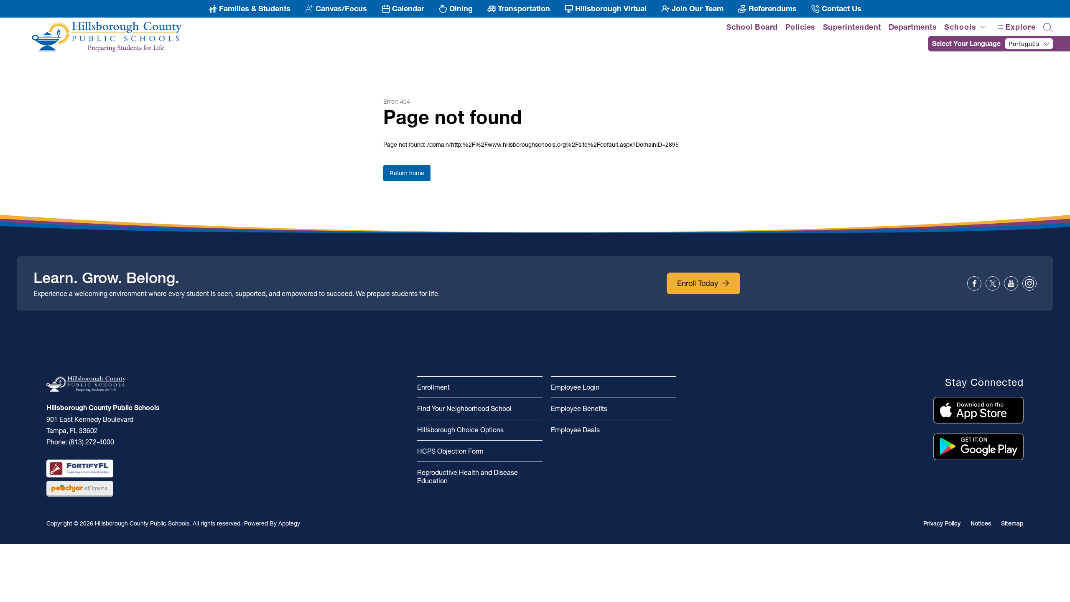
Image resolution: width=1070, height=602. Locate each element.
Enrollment (433, 387)
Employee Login (575, 387)
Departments (913, 27)
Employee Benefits (579, 408)
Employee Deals (575, 430)
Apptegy (289, 523)
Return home (407, 173)
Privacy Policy (941, 523)
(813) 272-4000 (91, 442)
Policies (800, 27)
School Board (752, 27)
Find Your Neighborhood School (464, 408)
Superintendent (852, 27)
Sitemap (1012, 523)
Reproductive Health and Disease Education (467, 476)
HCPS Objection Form (450, 451)
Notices (981, 523)
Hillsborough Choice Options (460, 430)
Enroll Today (697, 283)
